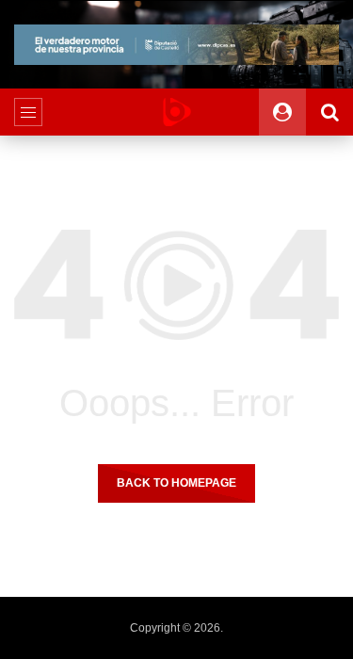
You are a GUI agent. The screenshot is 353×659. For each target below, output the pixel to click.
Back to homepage (176, 483)
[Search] (329, 112)
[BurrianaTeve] (177, 112)
